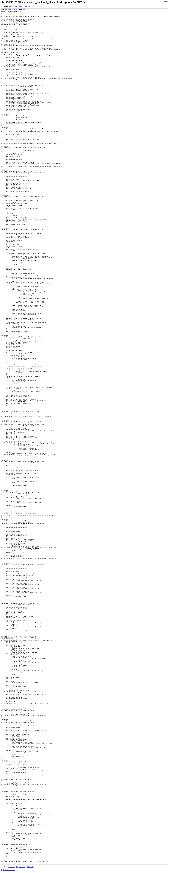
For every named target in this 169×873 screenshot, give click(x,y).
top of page (12, 867)
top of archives (23, 6)
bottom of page (13, 6)
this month (32, 6)
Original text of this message (8, 870)
